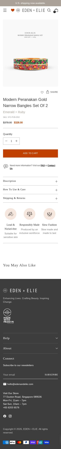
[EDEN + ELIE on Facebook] (5, 416)
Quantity (7, 134)
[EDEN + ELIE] (30, 10)
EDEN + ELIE (30, 429)
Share (54, 92)
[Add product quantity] (16, 141)
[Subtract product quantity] (6, 141)
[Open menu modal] (4, 10)
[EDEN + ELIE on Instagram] (10, 416)
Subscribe (51, 375)
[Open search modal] (48, 10)
